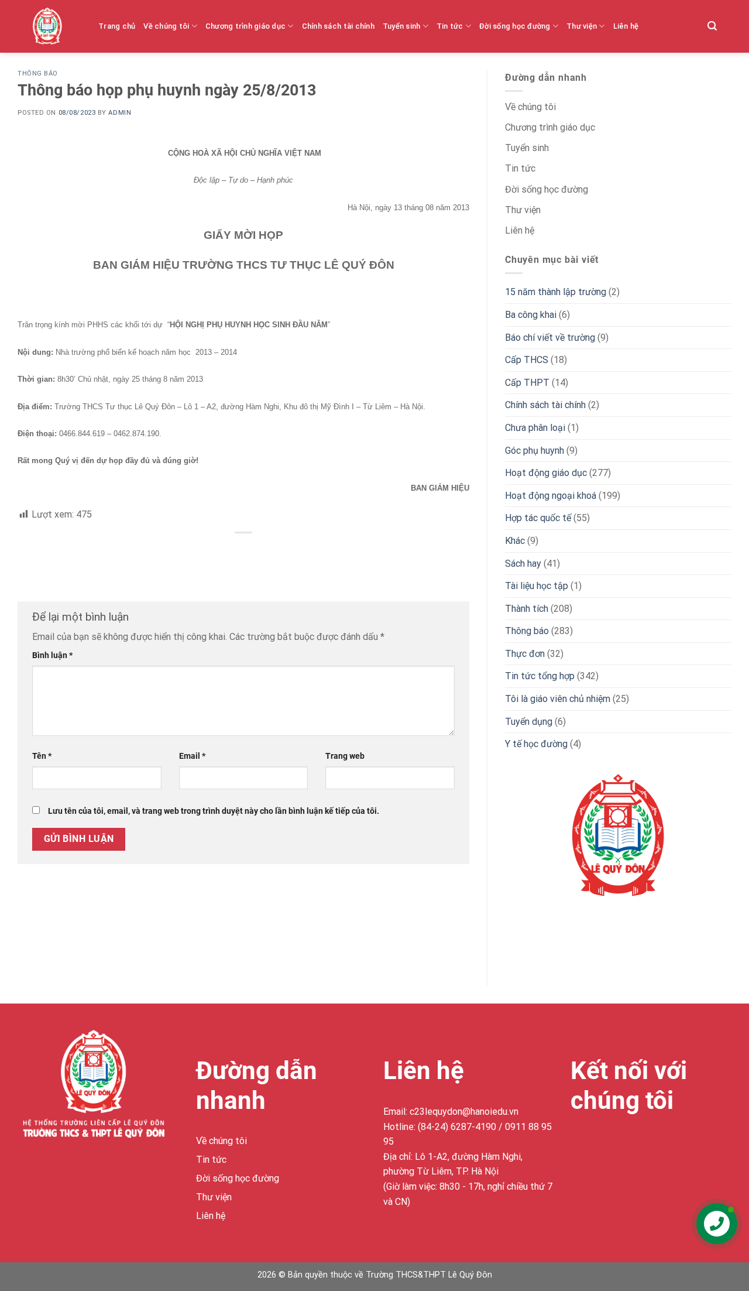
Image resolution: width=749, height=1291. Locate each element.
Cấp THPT (527, 382)
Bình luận (52, 655)
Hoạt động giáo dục (546, 472)
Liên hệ (626, 26)
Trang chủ (116, 26)
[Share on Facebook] (243, 552)
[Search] (712, 26)
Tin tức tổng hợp (540, 676)
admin (119, 113)
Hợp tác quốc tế (538, 517)
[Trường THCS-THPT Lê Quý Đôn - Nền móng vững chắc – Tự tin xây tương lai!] (56, 26)
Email (192, 756)
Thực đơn (525, 653)
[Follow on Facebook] (581, 1143)
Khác (515, 540)
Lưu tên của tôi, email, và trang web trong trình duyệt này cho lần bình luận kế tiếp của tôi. (213, 811)
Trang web (345, 756)
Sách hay (523, 563)
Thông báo (38, 73)
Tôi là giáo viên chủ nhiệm (557, 698)
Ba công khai (530, 314)
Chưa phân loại (535, 427)
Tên (41, 756)
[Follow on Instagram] (602, 1143)
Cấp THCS (526, 359)
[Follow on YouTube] (665, 1143)
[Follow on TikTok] (623, 1143)
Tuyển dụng (528, 721)
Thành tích (526, 608)
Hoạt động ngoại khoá (550, 495)
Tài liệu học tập (536, 585)
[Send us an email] (644, 1143)
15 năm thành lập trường (555, 291)
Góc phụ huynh (534, 450)
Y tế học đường (536, 743)
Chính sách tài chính (338, 26)
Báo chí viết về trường (550, 337)
